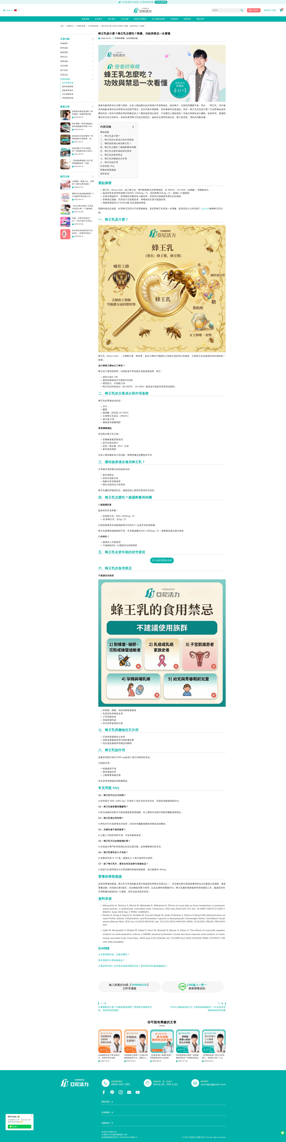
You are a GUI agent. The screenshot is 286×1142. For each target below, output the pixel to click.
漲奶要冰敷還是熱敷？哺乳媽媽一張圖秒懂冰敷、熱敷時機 (82, 113)
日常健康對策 (67, 94)
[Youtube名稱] (138, 1092)
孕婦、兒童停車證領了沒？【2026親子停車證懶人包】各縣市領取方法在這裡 (82, 219)
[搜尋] (242, 10)
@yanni (205, 209)
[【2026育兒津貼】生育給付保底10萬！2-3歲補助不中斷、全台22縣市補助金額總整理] (65, 210)
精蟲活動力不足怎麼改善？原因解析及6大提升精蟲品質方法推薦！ (83, 149)
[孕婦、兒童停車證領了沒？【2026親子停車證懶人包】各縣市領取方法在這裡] (65, 222)
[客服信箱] (129, 1092)
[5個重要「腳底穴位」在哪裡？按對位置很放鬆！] (65, 185)
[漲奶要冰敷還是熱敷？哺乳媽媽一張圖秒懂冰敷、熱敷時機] (65, 115)
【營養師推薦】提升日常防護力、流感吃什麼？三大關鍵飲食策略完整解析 (213, 1056)
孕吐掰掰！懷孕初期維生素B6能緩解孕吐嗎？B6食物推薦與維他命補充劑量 (83, 125)
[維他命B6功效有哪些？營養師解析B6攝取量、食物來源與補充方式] (65, 140)
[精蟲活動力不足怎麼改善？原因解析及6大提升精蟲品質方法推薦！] (65, 152)
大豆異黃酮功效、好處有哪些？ (114, 954)
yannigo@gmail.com (213, 1084)
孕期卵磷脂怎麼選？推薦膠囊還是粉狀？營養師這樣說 (187, 1056)
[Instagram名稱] (121, 1092)
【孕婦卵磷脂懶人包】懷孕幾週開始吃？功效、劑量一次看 (82, 162)
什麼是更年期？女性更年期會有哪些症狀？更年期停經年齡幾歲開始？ (133, 966)
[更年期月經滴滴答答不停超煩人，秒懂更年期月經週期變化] (65, 234)
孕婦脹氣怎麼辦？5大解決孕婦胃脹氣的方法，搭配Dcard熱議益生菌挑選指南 (136, 1056)
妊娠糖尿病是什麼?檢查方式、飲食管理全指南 (109, 1056)
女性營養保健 (93, 26)
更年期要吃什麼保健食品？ (111, 960)
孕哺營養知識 (67, 98)
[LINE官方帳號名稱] (112, 1092)
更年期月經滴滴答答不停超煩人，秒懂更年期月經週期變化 (82, 232)
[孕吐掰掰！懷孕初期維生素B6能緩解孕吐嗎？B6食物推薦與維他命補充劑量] (65, 127)
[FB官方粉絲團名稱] (104, 1092)
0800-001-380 (120, 1084)
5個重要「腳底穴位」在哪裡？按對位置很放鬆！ (83, 182)
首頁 (62, 26)
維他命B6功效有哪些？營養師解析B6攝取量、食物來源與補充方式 (82, 137)
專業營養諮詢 (197, 987)
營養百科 (70, 26)
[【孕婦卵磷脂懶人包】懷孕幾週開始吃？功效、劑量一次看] (65, 164)
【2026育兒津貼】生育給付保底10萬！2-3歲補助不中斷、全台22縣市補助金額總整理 (82, 207)
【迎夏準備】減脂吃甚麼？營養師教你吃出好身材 (161, 1056)
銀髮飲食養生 (67, 90)
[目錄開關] (133, 127)
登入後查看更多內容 (162, 560)
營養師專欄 (81, 26)
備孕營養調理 (67, 86)
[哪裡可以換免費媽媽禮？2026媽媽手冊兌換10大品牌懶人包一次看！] (65, 197)
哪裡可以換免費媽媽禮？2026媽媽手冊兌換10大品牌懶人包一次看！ (83, 195)
